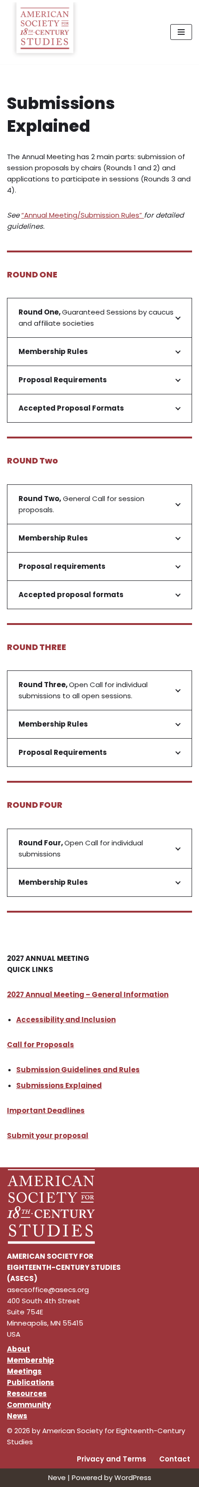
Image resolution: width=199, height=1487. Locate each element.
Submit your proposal (47, 1135)
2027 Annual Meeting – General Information (87, 994)
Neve (57, 1477)
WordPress (132, 1477)
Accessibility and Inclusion (66, 1019)
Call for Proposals (40, 1044)
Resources (27, 1393)
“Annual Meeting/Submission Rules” (82, 215)
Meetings (24, 1371)
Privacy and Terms (111, 1459)
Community (29, 1405)
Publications (30, 1382)
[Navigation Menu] (181, 32)
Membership (30, 1360)
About (18, 1349)
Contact (174, 1459)
